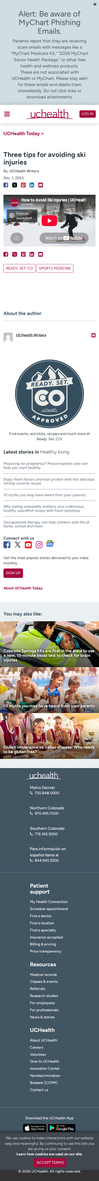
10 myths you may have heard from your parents (44, 495)
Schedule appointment (49, 909)
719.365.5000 (46, 834)
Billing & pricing (43, 944)
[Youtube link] (28, 544)
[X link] (17, 544)
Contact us (39, 1090)
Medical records (43, 974)
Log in (87, 114)
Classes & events (44, 981)
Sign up (13, 573)
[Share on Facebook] (5, 185)
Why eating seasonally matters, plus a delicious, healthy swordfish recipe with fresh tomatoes (43, 508)
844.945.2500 (47, 860)
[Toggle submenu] (7, 114)
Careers (36, 1047)
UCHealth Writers (24, 171)
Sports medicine (55, 268)
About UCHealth (43, 1040)
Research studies (44, 996)
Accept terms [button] (50, 1162)
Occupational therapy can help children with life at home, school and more (46, 524)
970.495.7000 (46, 813)
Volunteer (38, 1054)
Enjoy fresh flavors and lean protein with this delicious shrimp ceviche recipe (49, 481)
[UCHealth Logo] (43, 775)
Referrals (37, 988)
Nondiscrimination (45, 1075)
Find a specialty (43, 930)
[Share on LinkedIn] (31, 185)
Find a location (42, 923)
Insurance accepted (46, 937)
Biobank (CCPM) (44, 1083)
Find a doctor (41, 916)
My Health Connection (49, 902)
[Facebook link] (6, 544)
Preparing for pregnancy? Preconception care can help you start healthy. (45, 465)
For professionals (44, 1010)
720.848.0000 (47, 793)
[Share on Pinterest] (23, 185)
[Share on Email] (40, 185)
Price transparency (45, 951)
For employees (42, 1003)
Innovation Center (45, 1068)
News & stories (42, 1017)
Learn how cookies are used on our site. (49, 1154)
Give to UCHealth (44, 1061)
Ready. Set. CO (19, 268)
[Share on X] (14, 185)
